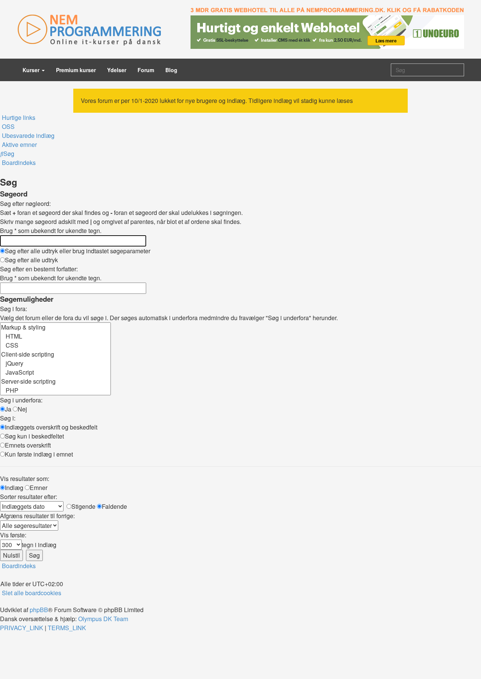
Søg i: (7, 418)
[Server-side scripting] (55, 381)
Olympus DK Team (103, 618)
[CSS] (55, 345)
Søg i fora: (13, 308)
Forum (146, 70)
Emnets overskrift (28, 445)
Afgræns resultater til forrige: (37, 515)
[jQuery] (55, 363)
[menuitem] (7, 126)
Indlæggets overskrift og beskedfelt (51, 427)
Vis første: (13, 535)
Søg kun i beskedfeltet (34, 436)
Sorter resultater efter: (28, 496)
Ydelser (116, 70)
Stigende (83, 506)
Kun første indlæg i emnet (39, 454)
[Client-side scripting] (55, 354)
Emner (38, 487)
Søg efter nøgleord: (25, 203)
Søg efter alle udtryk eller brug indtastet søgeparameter (77, 250)
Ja (8, 409)
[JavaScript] (55, 372)
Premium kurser (76, 70)
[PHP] (55, 390)
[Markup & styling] (55, 327)
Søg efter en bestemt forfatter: (39, 269)
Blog (171, 70)
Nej (22, 409)
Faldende (114, 506)
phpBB (39, 609)
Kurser (32, 70)
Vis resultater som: (24, 478)
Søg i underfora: (21, 400)
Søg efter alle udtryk (31, 260)
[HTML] (55, 336)
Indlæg (14, 487)
